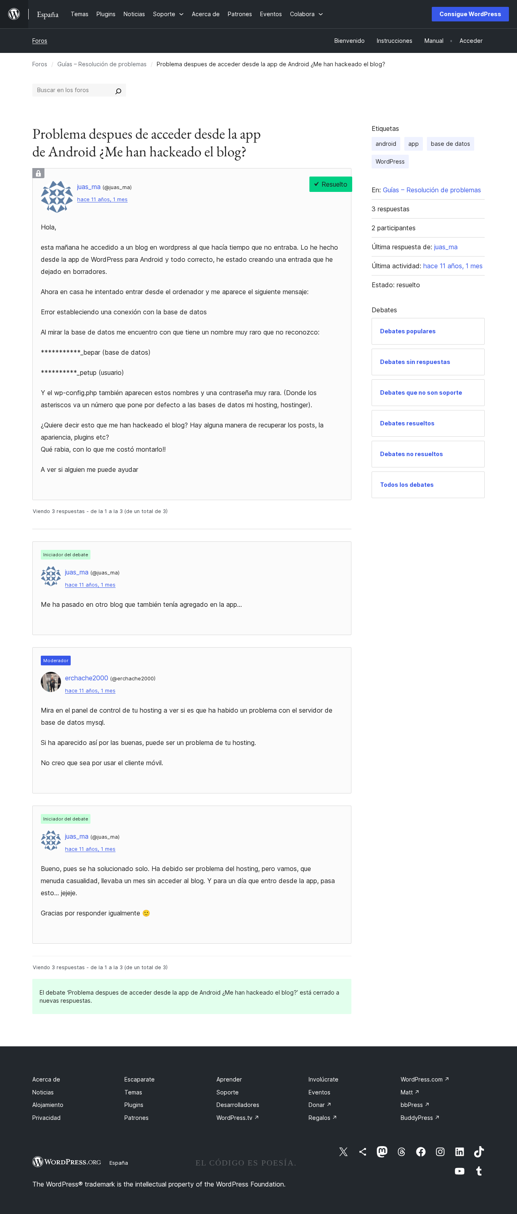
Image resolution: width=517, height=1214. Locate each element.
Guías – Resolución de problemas (102, 64)
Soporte (227, 1092)
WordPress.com (425, 1079)
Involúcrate (323, 1079)
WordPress (390, 161)
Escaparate (139, 1079)
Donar (320, 1104)
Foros (39, 40)
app (413, 143)
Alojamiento (47, 1104)
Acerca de (46, 1079)
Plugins (133, 1104)
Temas (133, 1092)
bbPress (415, 1104)
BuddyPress (420, 1117)
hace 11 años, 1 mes (102, 199)
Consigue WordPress (470, 14)
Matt (410, 1092)
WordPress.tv (237, 1117)
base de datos (450, 143)
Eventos (319, 1092)
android (386, 143)
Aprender (229, 1079)
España (118, 1162)
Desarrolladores (237, 1104)
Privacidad (46, 1117)
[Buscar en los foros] (118, 90)
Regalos (323, 1117)
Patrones (136, 1117)
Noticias (43, 1092)
